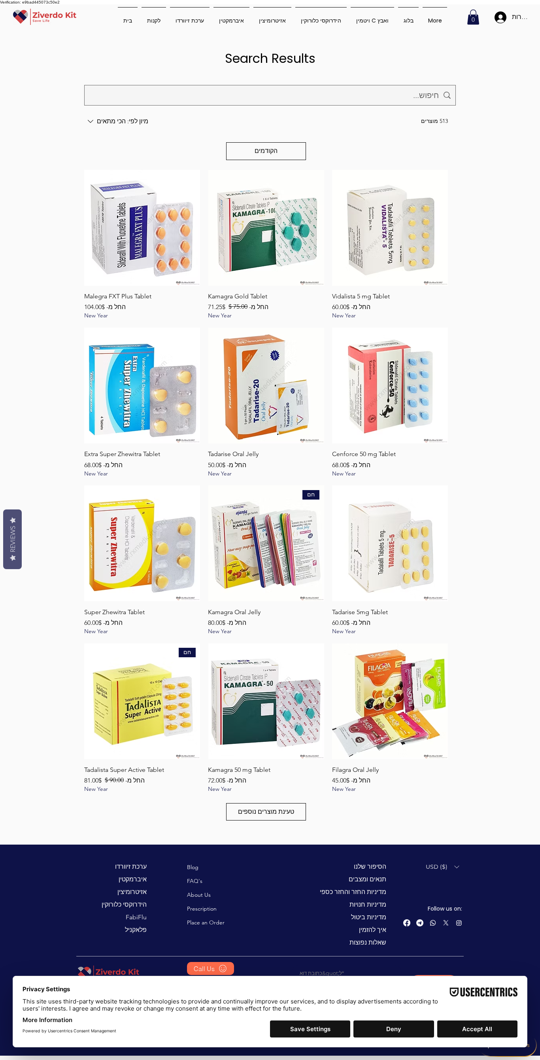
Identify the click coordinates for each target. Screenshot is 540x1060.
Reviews (12, 539)
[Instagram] (459, 922)
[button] (473, 17)
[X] (445, 922)
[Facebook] (406, 922)
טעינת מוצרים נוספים (266, 811)
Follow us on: (445, 909)
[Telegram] (419, 922)
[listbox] (442, 866)
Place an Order (206, 922)
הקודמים (266, 151)
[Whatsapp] (432, 922)
